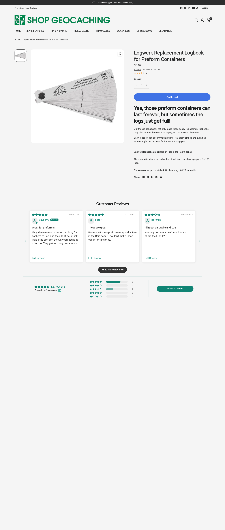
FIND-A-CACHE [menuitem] (59, 31)
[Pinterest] (152, 177)
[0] (207, 20)
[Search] (196, 20)
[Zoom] (120, 53)
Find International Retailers (26, 8)
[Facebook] (181, 8)
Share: (137, 177)
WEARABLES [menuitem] (123, 31)
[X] (185, 8)
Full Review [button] (38, 258)
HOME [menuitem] (18, 31)
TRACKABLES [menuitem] (103, 31)
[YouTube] (193, 8)
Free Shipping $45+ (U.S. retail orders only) (115, 3)
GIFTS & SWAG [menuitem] (144, 31)
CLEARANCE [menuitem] (165, 31)
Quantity (137, 79)
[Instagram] (189, 8)
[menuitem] (26, 8)
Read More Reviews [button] (113, 269)
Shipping (137, 69)
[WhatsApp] (156, 177)
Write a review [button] (175, 288)
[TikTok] (197, 8)
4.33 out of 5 (58, 286)
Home (17, 39)
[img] (39, 214)
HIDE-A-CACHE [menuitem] (81, 31)
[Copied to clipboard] (161, 177)
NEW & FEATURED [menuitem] (35, 31)
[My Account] (202, 20)
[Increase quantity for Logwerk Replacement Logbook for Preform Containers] (146, 85)
